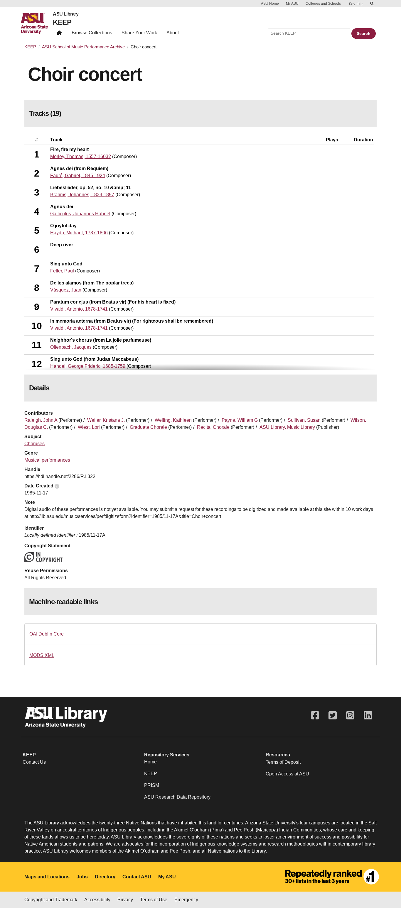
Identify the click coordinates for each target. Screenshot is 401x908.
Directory (105, 876)
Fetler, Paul (62, 270)
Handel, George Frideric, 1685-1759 (87, 366)
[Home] (37, 23)
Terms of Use (153, 899)
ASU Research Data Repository (177, 796)
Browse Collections (92, 32)
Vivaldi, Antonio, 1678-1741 (79, 308)
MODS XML (41, 655)
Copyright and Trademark (50, 899)
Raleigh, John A (40, 420)
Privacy (125, 899)
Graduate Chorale (148, 427)
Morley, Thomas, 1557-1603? (80, 156)
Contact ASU (136, 876)
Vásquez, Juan (65, 289)
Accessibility (97, 899)
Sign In (355, 3)
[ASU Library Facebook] (315, 715)
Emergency (186, 899)
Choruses (34, 443)
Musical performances (47, 460)
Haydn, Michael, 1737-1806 (79, 232)
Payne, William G (240, 420)
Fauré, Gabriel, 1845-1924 (77, 175)
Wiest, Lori (89, 427)
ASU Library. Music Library (287, 427)
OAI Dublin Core (46, 633)
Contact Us (34, 762)
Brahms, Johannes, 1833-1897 (82, 194)
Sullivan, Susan (304, 420)
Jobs (82, 876)
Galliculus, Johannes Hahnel (80, 213)
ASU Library (65, 14)
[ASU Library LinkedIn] (368, 715)
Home (150, 761)
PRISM (151, 785)
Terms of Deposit (283, 762)
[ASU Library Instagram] (350, 715)
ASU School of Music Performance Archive (83, 47)
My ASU (292, 3)
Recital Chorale (213, 427)
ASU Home (270, 3)
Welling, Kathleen (173, 420)
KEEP (62, 22)
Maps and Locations (47, 876)
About (172, 32)
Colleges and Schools (323, 3)
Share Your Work (139, 32)
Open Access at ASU (287, 773)
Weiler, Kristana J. (106, 420)
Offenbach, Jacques (71, 347)
